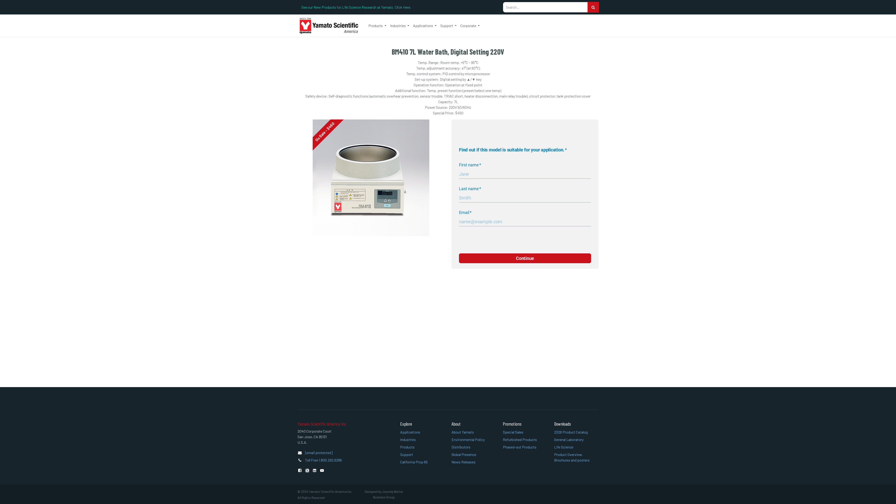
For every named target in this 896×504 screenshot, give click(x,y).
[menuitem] (377, 25)
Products (407, 447)
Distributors (461, 447)
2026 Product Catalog (571, 432)
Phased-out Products (519, 447)
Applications (410, 432)
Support (406, 454)
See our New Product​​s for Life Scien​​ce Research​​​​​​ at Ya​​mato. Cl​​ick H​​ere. (356, 7)
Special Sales (513, 432)
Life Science (563, 447)
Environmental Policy (468, 439)
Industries (408, 439)
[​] (301, 470)
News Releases (464, 462)
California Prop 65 (414, 462)
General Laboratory (569, 439)
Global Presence (464, 454)
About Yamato (463, 432)
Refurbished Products (520, 439)
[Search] (593, 7)
